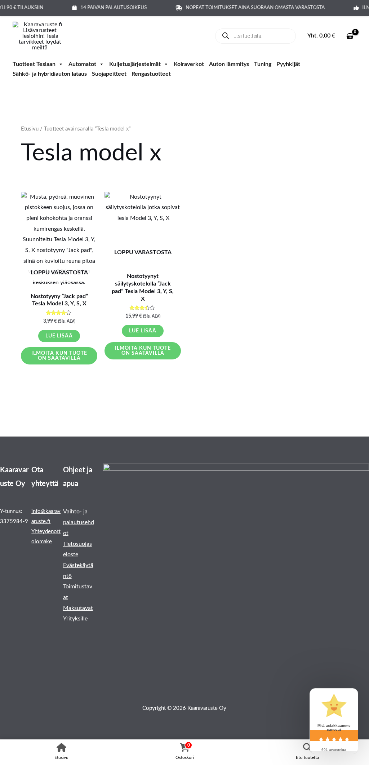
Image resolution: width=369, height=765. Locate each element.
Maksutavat (78, 608)
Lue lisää (59, 336)
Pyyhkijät (288, 64)
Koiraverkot (189, 64)
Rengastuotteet (151, 74)
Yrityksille (75, 619)
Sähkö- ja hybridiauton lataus (50, 74)
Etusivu (30, 129)
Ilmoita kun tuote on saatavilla (59, 356)
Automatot (82, 64)
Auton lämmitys (229, 64)
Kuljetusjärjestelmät (135, 64)
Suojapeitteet (109, 74)
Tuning (262, 64)
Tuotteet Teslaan (34, 64)
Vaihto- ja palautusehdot (78, 522)
